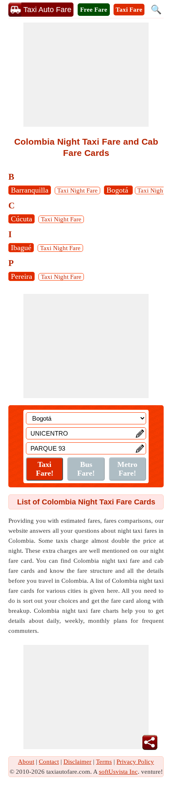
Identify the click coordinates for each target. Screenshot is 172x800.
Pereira (21, 276)
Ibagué (21, 247)
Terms (104, 761)
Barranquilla (29, 190)
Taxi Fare (129, 9)
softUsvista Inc (118, 771)
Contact (49, 761)
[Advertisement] (86, 75)
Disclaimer (77, 761)
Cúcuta (21, 219)
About (26, 761)
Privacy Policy (135, 761)
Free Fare (93, 9)
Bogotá (118, 190)
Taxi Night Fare (77, 190)
